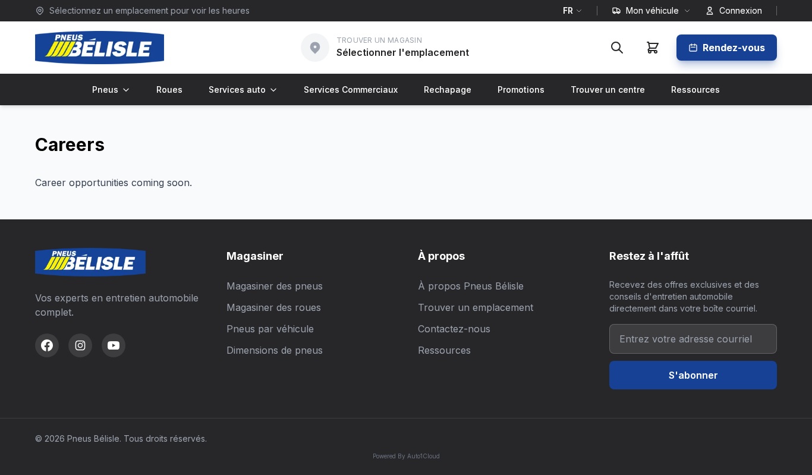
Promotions (521, 89)
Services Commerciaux (351, 89)
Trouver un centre (608, 89)
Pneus (105, 89)
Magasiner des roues (273, 307)
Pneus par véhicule (270, 329)
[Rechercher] (617, 47)
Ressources (695, 89)
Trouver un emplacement (475, 307)
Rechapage (447, 89)
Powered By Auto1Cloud (406, 456)
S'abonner (693, 375)
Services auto (237, 89)
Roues (169, 89)
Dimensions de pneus (274, 350)
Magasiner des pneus (274, 286)
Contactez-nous (454, 329)
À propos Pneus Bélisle (471, 286)
